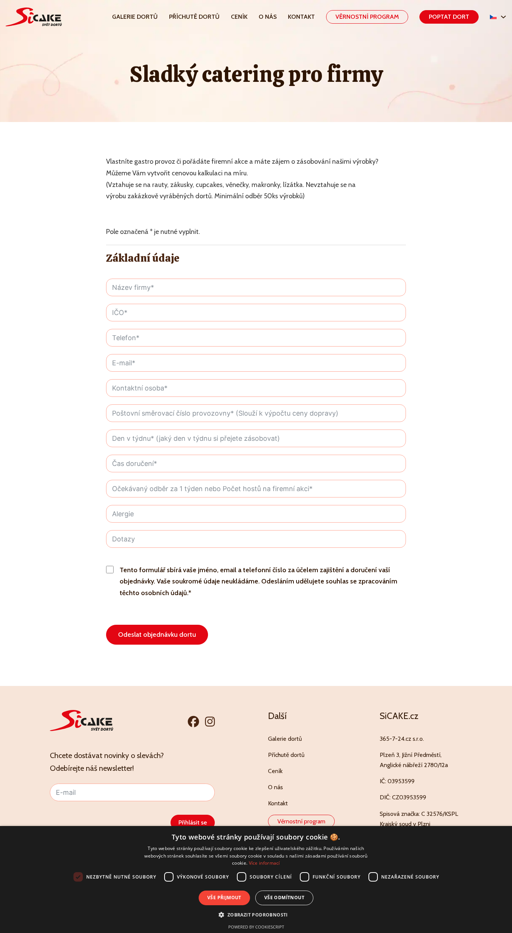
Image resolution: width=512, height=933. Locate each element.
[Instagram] (210, 721)
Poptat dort (449, 16)
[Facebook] (193, 721)
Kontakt (301, 16)
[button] (255, 915)
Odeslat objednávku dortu (157, 634)
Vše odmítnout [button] (284, 897)
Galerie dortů (135, 16)
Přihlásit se (192, 822)
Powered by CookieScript (256, 927)
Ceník (239, 16)
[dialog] (256, 879)
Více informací (264, 863)
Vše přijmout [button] (224, 897)
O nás (268, 16)
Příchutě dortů (194, 16)
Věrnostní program (367, 16)
